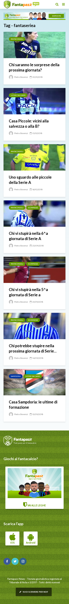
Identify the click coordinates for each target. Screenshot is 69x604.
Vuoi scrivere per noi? (35, 591)
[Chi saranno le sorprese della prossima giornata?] (34, 44)
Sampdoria (16, 376)
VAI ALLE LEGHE (36, 505)
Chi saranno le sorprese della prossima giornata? (34, 67)
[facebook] (7, 561)
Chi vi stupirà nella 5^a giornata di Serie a (28, 292)
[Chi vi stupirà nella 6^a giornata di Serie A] (34, 213)
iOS (12, 542)
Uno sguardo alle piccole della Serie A (30, 180)
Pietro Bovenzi (21, 77)
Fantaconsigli (17, 39)
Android (30, 542)
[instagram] (23, 561)
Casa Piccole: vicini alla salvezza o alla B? (29, 124)
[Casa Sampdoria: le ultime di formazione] (34, 382)
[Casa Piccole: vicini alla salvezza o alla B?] (34, 101)
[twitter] (15, 561)
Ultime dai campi (18, 95)
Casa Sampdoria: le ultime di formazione (33, 405)
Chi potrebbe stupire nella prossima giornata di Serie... (33, 348)
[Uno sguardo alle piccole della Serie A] (34, 157)
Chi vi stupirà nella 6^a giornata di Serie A (28, 236)
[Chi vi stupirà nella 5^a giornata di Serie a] (34, 269)
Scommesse (33, 208)
